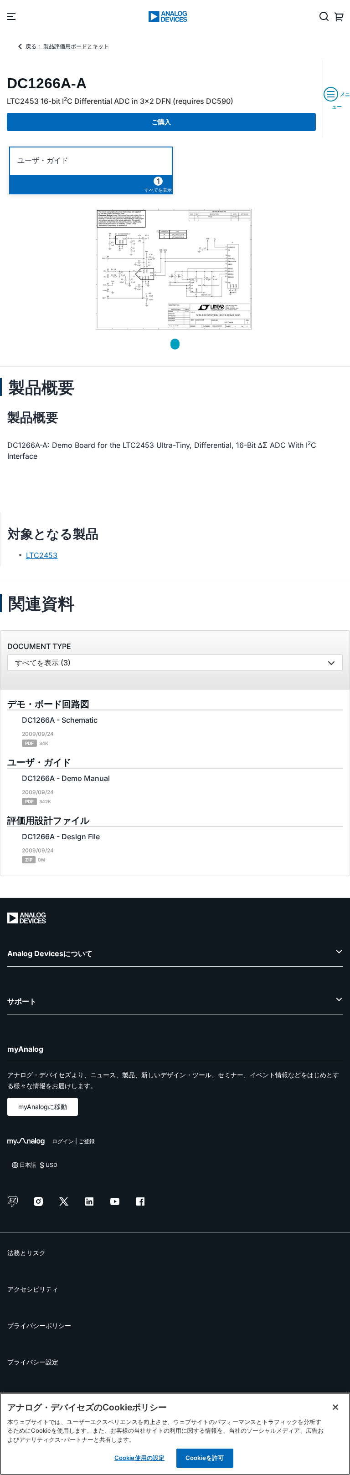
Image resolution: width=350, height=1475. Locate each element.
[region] (175, 1434)
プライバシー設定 (32, 1362)
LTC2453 (41, 555)
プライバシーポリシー (39, 1325)
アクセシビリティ (32, 1289)
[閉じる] (335, 1407)
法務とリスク (26, 1253)
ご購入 (161, 122)
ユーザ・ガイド (42, 160)
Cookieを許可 (204, 1457)
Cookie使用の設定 (139, 1457)
